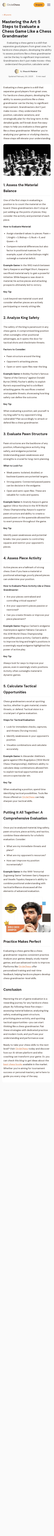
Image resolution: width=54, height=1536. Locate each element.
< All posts (6, 15)
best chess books (12, 1064)
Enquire (39, 5)
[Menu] (48, 4)
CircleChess (28, 797)
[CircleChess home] (11, 4)
